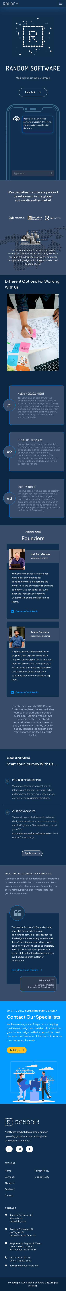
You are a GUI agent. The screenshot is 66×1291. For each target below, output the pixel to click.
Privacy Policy (42, 1170)
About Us (9, 1183)
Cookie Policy (42, 1176)
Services (9, 1176)
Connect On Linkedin (27, 611)
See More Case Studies (25, 970)
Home (8, 1170)
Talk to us (15, 1050)
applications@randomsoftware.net (30, 833)
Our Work (10, 1189)
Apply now (30, 853)
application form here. (38, 797)
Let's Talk (30, 92)
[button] (9, 1149)
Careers (9, 1195)
